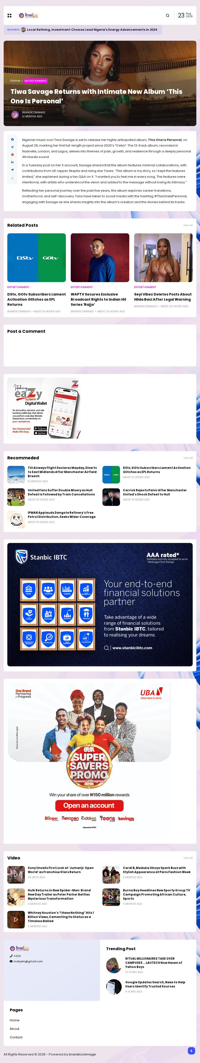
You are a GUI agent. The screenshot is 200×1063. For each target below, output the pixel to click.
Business (13, 29)
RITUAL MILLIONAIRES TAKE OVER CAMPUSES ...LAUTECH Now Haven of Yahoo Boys (153, 963)
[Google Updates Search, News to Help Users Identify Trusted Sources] (114, 987)
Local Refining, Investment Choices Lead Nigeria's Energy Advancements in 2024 (92, 30)
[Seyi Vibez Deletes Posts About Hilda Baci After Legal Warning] (163, 257)
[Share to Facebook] (12, 139)
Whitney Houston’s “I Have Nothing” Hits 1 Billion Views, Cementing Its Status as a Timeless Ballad (61, 917)
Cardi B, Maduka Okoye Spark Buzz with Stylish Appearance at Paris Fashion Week (157, 870)
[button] (12, 178)
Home (15, 80)
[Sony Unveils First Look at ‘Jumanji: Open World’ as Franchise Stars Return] (16, 875)
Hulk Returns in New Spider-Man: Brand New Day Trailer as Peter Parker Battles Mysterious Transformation (59, 894)
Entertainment (36, 81)
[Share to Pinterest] (12, 154)
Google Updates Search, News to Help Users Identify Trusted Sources (155, 984)
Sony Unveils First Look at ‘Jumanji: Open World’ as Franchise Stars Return (61, 870)
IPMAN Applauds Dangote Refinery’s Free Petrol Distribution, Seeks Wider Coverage (62, 515)
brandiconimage (82, 1054)
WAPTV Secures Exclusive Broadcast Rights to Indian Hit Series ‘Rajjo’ (98, 299)
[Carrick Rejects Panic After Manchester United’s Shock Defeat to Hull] (111, 497)
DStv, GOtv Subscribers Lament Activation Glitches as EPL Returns (36, 299)
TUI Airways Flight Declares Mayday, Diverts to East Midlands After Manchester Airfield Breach (62, 472)
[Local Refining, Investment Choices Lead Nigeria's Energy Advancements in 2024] (23, 29)
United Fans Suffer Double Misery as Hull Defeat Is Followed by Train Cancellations (61, 492)
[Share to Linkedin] (12, 162)
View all (188, 225)
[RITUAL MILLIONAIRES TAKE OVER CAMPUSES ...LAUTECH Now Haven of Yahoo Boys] (114, 965)
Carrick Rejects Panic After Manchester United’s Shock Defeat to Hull (155, 492)
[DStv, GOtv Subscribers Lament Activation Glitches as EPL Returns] (36, 257)
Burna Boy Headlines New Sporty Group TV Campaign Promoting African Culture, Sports (156, 894)
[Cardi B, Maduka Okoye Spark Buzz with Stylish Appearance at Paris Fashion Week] (111, 875)
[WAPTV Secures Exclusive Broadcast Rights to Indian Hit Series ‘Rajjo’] (100, 257)
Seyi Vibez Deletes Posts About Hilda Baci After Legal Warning (163, 297)
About (14, 1028)
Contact (16, 1037)
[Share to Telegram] (12, 169)
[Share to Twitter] (12, 147)
